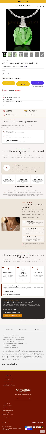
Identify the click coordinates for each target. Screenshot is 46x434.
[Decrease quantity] (3, 73)
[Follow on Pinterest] (9, 422)
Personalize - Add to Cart (23, 83)
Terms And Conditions (6, 429)
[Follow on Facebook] (3, 422)
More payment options (37, 86)
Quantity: (4, 70)
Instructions (6, 343)
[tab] (4, 54)
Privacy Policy (4, 428)
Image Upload (7, 416)
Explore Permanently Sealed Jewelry (13, 315)
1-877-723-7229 (19, 101)
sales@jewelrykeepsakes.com (8, 385)
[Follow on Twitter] (6, 422)
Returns (19, 428)
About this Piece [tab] (9, 329)
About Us (8, 403)
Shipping (15, 428)
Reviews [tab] (37, 329)
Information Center (7, 405)
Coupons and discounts (7, 414)
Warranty (10, 428)
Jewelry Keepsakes (6, 60)
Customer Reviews (7, 407)
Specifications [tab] (23, 329)
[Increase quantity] (8, 73)
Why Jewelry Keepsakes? (7, 410)
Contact (7, 412)
